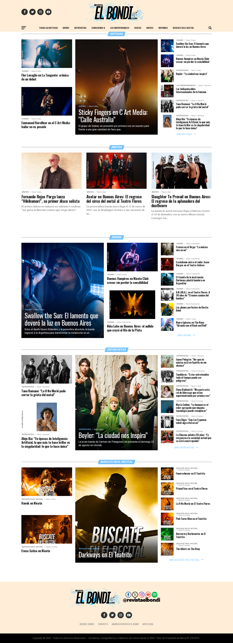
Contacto (103, 624)
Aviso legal (147, 624)
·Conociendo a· (98, 27)
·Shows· (65, 27)
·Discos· (138, 27)
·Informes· (163, 27)
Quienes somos (87, 624)
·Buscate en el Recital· (183, 27)
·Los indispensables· (119, 27)
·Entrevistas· (80, 27)
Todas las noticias (48, 27)
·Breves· (150, 27)
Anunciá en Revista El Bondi (125, 624)
